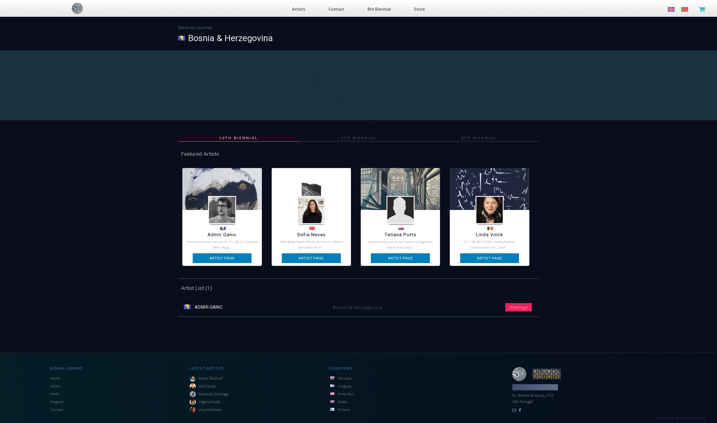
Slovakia (345, 378)
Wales (343, 401)
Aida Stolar (207, 386)
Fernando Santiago (214, 393)
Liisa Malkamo (210, 409)
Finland (344, 409)
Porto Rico (346, 393)
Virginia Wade (209, 401)
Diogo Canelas (693, 418)
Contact (56, 409)
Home (55, 378)
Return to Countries (195, 27)
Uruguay (344, 386)
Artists (55, 386)
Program (57, 401)
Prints (54, 393)
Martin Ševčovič (211, 378)
